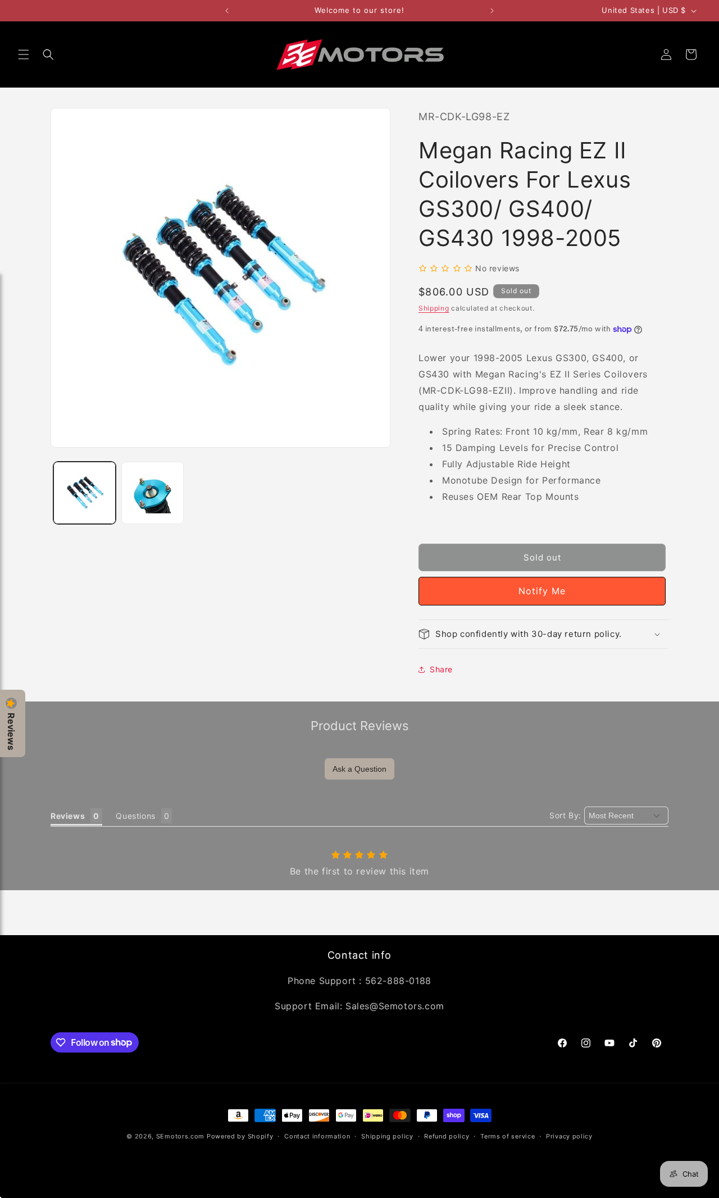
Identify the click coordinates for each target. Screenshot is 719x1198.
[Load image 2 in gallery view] (152, 493)
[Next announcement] (492, 10)
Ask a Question (359, 768)
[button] (23, 54)
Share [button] (441, 669)
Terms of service (507, 1136)
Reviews (11, 731)
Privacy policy (569, 1136)
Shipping (433, 308)
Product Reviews (360, 725)
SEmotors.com (180, 1136)
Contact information (317, 1136)
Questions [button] (135, 816)
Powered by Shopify (240, 1136)
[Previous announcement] (227, 10)
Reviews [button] (68, 816)
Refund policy (446, 1136)
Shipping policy (387, 1136)
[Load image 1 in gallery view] (84, 493)
